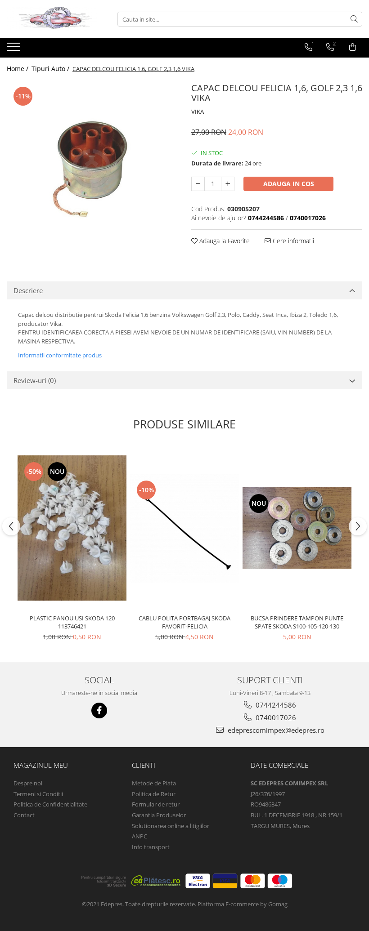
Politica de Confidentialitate (50, 804)
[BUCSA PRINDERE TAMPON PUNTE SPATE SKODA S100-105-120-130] (297, 528)
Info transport (151, 847)
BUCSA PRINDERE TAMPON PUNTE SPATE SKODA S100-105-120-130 (297, 622)
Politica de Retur (154, 794)
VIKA (197, 111)
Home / (18, 68)
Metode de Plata (154, 783)
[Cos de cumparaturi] (352, 47)
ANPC (139, 836)
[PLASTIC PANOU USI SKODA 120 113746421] (72, 528)
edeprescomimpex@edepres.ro (275, 730)
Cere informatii (292, 240)
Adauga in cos (288, 183)
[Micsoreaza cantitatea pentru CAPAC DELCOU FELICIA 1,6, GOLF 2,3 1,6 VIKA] (198, 184)
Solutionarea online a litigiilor (170, 826)
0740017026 (275, 717)
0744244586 (275, 704)
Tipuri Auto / (51, 68)
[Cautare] (354, 19)
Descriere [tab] (28, 290)
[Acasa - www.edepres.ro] (52, 19)
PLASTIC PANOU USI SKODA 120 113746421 (72, 622)
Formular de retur (156, 804)
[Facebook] (99, 710)
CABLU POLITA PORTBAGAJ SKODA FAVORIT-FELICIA (184, 622)
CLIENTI (143, 765)
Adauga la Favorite (224, 240)
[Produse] (14, 49)
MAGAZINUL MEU (41, 765)
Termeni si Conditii (38, 794)
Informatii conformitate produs (60, 355)
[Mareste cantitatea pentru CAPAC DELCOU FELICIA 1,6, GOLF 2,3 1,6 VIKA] (227, 184)
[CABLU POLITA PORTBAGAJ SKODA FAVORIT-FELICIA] (184, 528)
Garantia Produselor (159, 815)
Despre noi (28, 783)
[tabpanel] (92, 165)
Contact (24, 815)
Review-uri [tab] (35, 380)
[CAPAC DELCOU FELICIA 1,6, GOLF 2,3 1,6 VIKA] (92, 165)
